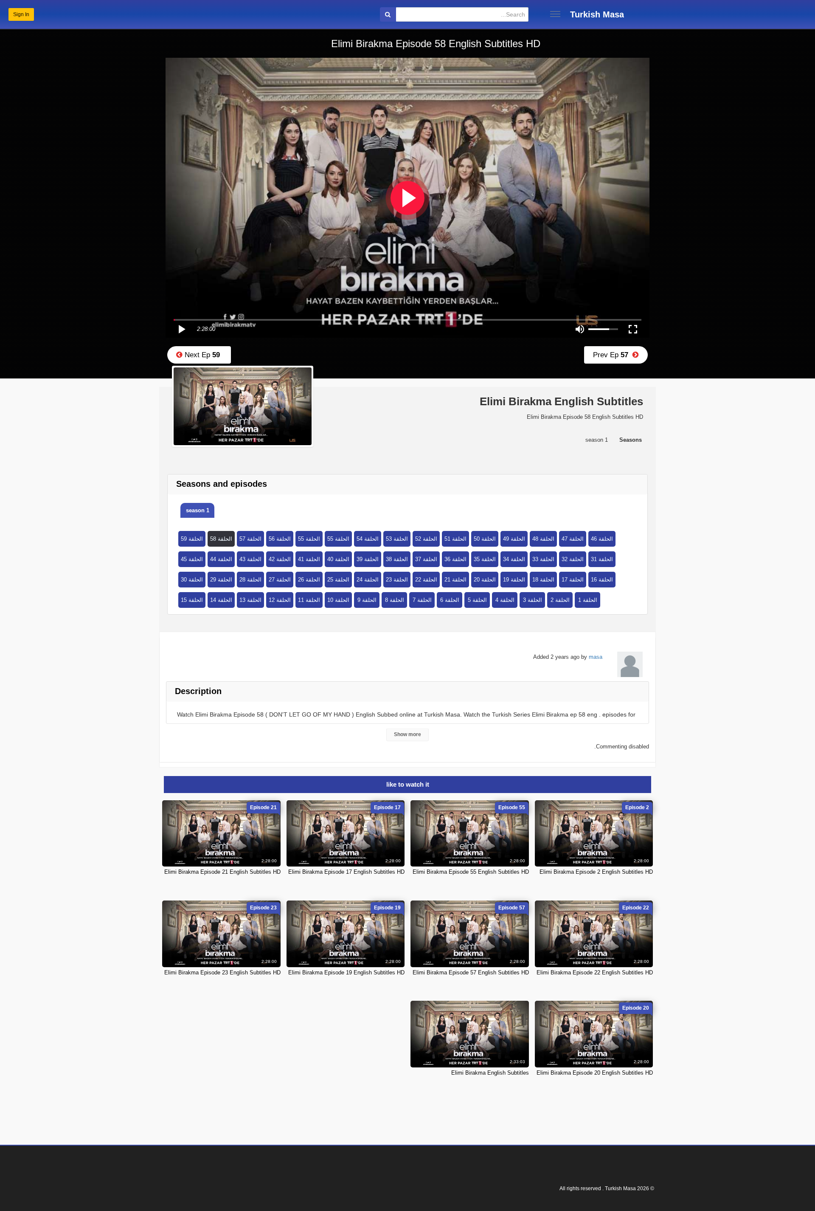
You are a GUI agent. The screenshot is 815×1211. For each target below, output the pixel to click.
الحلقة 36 (455, 559)
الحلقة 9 (367, 600)
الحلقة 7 (422, 600)
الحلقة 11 (309, 600)
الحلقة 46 (602, 539)
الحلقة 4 (504, 600)
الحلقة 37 (426, 559)
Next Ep (201, 355)
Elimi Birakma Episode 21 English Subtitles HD (222, 872)
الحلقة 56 (280, 539)
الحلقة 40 (338, 559)
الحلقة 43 (250, 559)
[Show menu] (555, 14)
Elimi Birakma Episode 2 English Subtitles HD (596, 872)
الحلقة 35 (485, 559)
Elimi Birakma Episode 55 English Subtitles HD (471, 872)
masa (595, 657)
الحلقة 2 (560, 600)
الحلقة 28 (250, 579)
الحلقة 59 (192, 539)
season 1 (197, 510)
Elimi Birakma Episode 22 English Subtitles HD (595, 972)
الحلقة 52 (426, 539)
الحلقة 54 (368, 539)
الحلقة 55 (309, 539)
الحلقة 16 (602, 579)
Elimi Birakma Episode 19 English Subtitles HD (346, 972)
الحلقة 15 (192, 600)
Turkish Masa (597, 14)
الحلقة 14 (221, 600)
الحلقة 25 (338, 579)
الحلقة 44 (221, 559)
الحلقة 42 (280, 559)
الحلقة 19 (514, 579)
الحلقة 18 (543, 579)
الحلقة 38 (397, 559)
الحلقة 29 (221, 579)
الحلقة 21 (455, 579)
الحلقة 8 (394, 600)
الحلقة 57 (250, 539)
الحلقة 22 (426, 579)
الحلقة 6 (449, 600)
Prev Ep (612, 355)
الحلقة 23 (397, 579)
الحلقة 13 (250, 600)
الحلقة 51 (455, 539)
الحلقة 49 (514, 539)
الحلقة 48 (543, 539)
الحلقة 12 (280, 600)
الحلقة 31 (602, 559)
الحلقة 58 (221, 539)
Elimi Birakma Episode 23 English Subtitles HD (222, 972)
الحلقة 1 (587, 600)
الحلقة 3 (532, 600)
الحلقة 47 (573, 539)
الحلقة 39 (368, 559)
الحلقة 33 (543, 559)
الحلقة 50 (485, 539)
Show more (407, 734)
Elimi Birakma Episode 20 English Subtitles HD (595, 1073)
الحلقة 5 (477, 600)
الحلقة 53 (397, 539)
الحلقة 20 (485, 579)
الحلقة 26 (309, 579)
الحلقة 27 (280, 579)
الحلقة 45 (192, 559)
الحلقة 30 (192, 579)
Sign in (21, 14)
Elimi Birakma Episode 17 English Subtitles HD (346, 872)
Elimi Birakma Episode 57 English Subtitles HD (471, 972)
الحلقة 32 (573, 559)
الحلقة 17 (573, 579)
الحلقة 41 (309, 559)
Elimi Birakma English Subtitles (490, 1073)
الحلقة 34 (514, 559)
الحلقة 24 (368, 579)
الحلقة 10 (338, 600)
